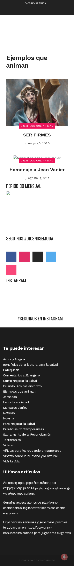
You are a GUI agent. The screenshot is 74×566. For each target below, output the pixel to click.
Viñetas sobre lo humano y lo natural (30, 456)
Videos (8, 445)
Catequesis (11, 370)
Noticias (9, 413)
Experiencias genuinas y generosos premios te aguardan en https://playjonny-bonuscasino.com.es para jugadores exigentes (37, 527)
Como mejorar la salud (20, 381)
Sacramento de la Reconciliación (27, 434)
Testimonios (12, 440)
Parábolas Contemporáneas (23, 429)
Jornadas (10, 397)
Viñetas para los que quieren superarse (32, 451)
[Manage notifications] (64, 557)
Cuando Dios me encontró (22, 386)
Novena (8, 418)
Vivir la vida (11, 461)
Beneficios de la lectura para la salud (30, 365)
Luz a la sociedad (16, 402)
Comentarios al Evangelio (21, 375)
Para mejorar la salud (19, 424)
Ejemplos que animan (19, 391)
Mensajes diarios (15, 408)
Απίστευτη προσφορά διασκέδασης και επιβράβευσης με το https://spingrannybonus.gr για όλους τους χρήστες (36, 488)
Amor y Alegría (14, 359)
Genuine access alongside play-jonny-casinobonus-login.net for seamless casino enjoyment (34, 507)
